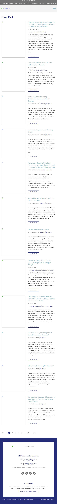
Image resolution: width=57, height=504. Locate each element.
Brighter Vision (50, 499)
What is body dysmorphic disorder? (41, 366)
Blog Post (32, 32)
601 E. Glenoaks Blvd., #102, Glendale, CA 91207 (43, 3)
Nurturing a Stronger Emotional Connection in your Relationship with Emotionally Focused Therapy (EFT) (41, 165)
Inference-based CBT (48, 270)
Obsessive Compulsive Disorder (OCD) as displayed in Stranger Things (39, 262)
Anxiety (42, 103)
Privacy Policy (7, 499)
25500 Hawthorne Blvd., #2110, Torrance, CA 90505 (14, 3)
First (3, 432)
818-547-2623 (28, 2)
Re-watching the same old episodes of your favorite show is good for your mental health (41, 399)
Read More (33, 56)
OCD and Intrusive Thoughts (38, 229)
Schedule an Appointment (28, 0)
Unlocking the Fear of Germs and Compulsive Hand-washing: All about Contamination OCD (41, 299)
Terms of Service (16, 499)
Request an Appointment (28, 491)
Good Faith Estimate (27, 499)
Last (34, 432)
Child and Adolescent (42, 70)
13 (28, 432)
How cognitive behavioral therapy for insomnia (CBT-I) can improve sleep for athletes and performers (41, 24)
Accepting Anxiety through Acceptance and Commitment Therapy (39, 99)
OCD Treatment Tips (47, 306)
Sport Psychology (41, 32)
